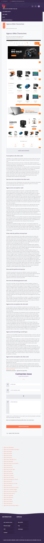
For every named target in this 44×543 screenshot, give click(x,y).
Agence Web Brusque (8, 503)
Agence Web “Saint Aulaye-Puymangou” (11, 449)
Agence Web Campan (8, 499)
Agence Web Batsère (8, 457)
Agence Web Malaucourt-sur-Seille (10, 483)
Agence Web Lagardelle (8, 495)
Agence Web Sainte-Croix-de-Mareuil (11, 463)
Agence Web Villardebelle (9, 447)
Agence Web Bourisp (8, 485)
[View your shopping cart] (39, 6)
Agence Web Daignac (8, 451)
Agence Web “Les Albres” (9, 475)
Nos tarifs (5, 14)
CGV (4, 529)
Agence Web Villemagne (8, 461)
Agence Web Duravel (8, 453)
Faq (19, 525)
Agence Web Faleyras (8, 465)
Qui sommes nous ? (7, 11)
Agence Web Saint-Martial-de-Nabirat (11, 505)
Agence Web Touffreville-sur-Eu (10, 459)
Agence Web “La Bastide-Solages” (10, 489)
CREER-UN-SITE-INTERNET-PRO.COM (10, 8)
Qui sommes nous (8, 522)
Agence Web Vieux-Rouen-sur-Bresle (11, 487)
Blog (4, 17)
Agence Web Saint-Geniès (9, 477)
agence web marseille (10, 369)
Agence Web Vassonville (8, 473)
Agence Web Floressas (8, 467)
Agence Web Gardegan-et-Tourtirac (11, 479)
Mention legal (7, 525)
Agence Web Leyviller (8, 455)
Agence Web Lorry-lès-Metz (9, 469)
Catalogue (20, 529)
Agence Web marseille (7, 20)
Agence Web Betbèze (8, 471)
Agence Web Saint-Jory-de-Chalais (10, 491)
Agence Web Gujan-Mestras (9, 493)
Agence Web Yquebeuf (8, 501)
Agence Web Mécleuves (8, 497)
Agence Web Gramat (8, 481)
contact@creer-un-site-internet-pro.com (17, 1)
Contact (5, 532)
